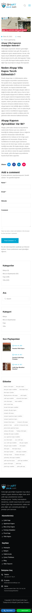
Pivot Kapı (7, 533)
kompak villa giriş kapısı (10, 410)
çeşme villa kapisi (8, 463)
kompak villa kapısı (9, 413)
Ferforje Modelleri (9, 530)
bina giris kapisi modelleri (10, 389)
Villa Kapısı (7, 536)
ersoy (19, 36)
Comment (4, 210)
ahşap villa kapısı (21, 63)
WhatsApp (24, 610)
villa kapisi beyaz (16, 448)
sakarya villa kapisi (9, 431)
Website (4, 201)
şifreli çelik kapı (21, 466)
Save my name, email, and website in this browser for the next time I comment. (15, 232)
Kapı (6, 277)
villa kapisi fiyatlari (8, 451)
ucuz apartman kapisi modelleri (12, 437)
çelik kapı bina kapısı (9, 460)
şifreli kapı (18, 463)
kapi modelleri (18, 401)
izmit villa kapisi (8, 401)
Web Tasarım (8, 564)
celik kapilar (23, 395)
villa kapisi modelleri (21, 451)
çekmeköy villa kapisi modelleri (12, 457)
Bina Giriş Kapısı (9, 527)
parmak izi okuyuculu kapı (21, 425)
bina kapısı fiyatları (9, 392)
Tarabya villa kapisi (21, 431)
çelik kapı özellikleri (23, 460)
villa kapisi (6, 448)
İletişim (6, 551)
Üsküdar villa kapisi (20, 454)
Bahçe (6, 270)
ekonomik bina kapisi (21, 398)
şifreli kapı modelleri (9, 466)
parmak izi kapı (8, 425)
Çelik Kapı (7, 520)
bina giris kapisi (20, 386)
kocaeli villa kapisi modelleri (11, 407)
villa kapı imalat (8, 454)
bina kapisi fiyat (24, 389)
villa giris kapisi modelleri (10, 445)
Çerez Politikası (9, 557)
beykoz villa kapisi (8, 386)
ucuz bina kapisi (8, 440)
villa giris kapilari (23, 442)
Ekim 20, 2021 (7, 36)
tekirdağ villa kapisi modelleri (11, 434)
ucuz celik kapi (19, 440)
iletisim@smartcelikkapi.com (12, 582)
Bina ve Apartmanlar (10, 273)
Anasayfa (7, 547)
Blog (5, 560)
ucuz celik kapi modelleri (10, 442)
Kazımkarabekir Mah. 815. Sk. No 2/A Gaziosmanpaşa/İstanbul (14, 589)
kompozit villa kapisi (22, 422)
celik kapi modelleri (9, 398)
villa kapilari (22, 445)
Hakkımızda (8, 554)
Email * (3, 192)
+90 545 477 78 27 (9, 577)
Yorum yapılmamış (9, 40)
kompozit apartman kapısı (10, 419)
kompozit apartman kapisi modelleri (13, 416)
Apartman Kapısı (9, 523)
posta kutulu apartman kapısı (11, 428)
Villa (6, 280)
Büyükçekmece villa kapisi (11, 395)
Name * (3, 182)
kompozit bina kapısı (9, 422)
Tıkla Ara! (9, 610)
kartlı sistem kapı (8, 404)
